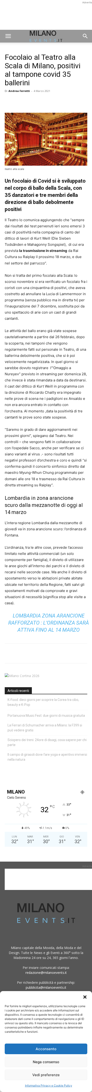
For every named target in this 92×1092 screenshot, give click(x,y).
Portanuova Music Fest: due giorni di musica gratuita (46, 715)
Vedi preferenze (46, 1075)
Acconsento (46, 1049)
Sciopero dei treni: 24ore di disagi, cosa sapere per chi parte (47, 742)
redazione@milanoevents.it (46, 972)
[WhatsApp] (31, 101)
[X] (20, 101)
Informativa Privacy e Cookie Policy (48, 1085)
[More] (64, 101)
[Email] (53, 101)
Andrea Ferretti (19, 91)
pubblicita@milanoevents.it (46, 987)
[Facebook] (9, 101)
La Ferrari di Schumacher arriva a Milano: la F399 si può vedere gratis (45, 727)
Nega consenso (46, 1062)
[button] (85, 997)
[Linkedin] (42, 101)
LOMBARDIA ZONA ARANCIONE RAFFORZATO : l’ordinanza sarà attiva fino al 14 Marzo (48, 623)
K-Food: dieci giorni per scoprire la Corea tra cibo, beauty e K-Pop (43, 702)
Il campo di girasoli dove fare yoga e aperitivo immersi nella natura (47, 757)
